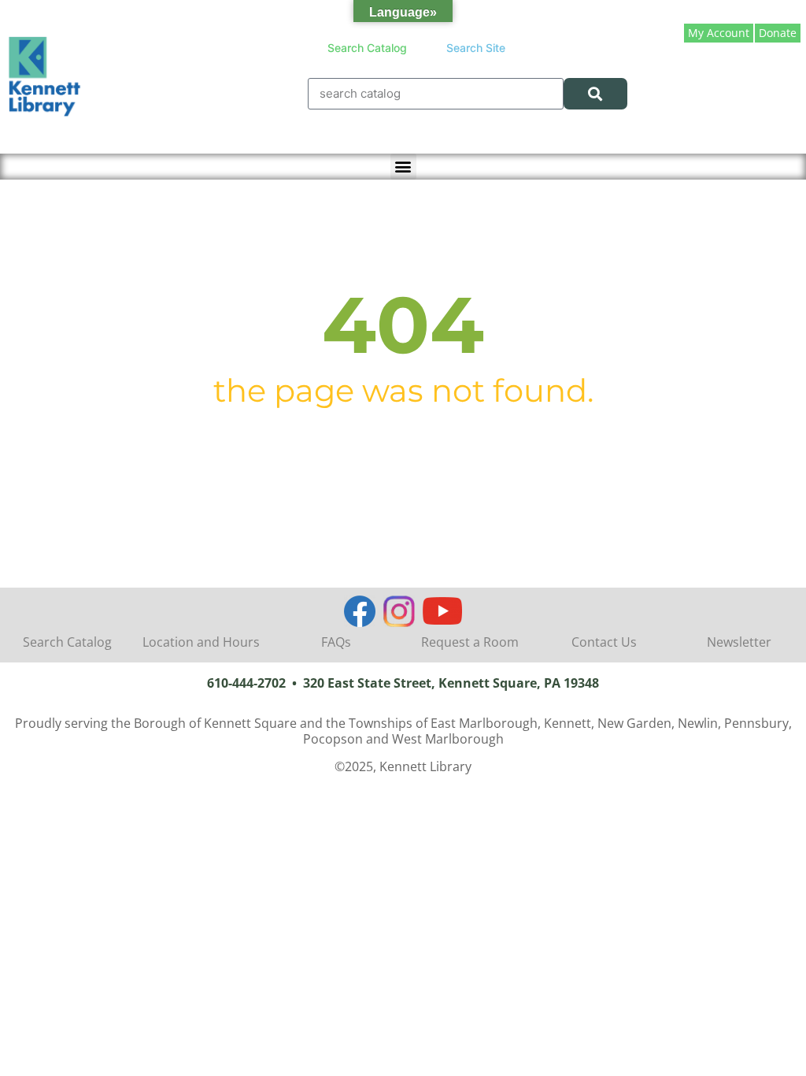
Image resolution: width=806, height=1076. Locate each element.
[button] (403, 167)
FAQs (336, 642)
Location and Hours (201, 642)
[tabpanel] (467, 93)
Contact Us (604, 642)
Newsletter (739, 642)
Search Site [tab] (475, 47)
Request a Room (470, 642)
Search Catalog (67, 642)
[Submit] (595, 93)
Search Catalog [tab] (367, 47)
